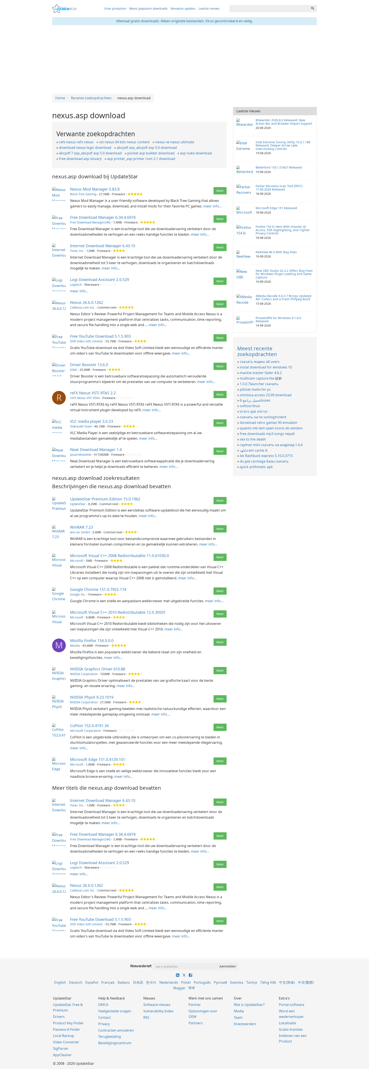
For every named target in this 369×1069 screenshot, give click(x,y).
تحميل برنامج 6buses (255, 400)
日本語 (138, 982)
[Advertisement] (184, 59)
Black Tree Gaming (83, 194)
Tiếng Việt (268, 982)
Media (239, 1011)
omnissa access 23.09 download (265, 395)
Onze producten (115, 8)
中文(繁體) (306, 982)
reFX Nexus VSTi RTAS (85, 398)
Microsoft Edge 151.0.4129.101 (97, 759)
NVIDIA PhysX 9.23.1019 (91, 697)
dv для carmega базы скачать (264, 461)
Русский (220, 982)
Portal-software (291, 1004)
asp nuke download (196, 153)
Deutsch (75, 982)
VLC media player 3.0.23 (91, 421)
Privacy (104, 1024)
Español (91, 982)
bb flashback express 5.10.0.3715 (266, 455)
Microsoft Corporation (85, 731)
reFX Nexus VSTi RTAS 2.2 (93, 392)
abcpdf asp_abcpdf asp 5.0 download (147, 147)
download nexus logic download (85, 147)
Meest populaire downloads (148, 8)
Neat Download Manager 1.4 (96, 449)
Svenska (236, 982)
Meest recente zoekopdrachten (257, 351)
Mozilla (75, 645)
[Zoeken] (312, 8)
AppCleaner (62, 1055)
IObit (73, 370)
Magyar (179, 988)
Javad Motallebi (80, 454)
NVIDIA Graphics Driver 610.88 (97, 668)
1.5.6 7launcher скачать (259, 383)
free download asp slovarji (80, 158)
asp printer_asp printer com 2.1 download (141, 158)
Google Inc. (78, 594)
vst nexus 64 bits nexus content (124, 142)
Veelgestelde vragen (114, 1011)
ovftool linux (250, 406)
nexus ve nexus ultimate (174, 142)
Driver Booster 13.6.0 (89, 364)
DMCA (103, 1004)
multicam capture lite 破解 (261, 378)
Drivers (59, 1016)
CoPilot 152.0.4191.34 (89, 725)
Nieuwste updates (183, 8)
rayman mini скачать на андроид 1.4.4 (271, 444)
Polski (186, 982)
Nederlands (168, 982)
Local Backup (63, 1035)
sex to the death (253, 439)
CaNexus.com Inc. (82, 307)
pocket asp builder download (150, 153)
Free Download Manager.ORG (90, 222)
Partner (195, 1004)
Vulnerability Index (158, 1011)
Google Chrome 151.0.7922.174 (98, 589)
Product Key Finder (68, 1023)
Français (108, 982)
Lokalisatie (287, 1023)
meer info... (212, 206)
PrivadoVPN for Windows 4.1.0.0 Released (278, 319)
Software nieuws (156, 1004)
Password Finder (66, 1029)
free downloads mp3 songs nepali (267, 433)
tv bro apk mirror (254, 411)
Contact (104, 1017)
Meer (220, 191)
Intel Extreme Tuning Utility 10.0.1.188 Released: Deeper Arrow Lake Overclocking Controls (283, 145)
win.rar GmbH (80, 532)
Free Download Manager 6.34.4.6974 (103, 217)
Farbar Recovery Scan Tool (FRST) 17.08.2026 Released (279, 187)
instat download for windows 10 (266, 367)
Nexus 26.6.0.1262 (86, 302)
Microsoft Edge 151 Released (276, 208)
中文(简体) (287, 982)
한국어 (151, 982)
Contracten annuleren (116, 1030)
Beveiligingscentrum (114, 1043)
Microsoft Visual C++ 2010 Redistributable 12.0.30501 (118, 612)
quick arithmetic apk (256, 466)
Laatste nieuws (209, 8)
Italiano (124, 982)
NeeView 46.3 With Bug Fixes (276, 252)
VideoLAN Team (81, 426)
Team (238, 1017)
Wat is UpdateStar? (249, 1004)
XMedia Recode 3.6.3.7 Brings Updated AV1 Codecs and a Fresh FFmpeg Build (283, 297)
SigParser (61, 1048)
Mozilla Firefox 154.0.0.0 (91, 640)
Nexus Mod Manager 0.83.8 (95, 189)
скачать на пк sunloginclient (263, 417)
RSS (146, 1017)
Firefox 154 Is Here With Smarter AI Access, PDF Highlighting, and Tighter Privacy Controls (283, 230)
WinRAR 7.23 (81, 527)
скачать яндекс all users (260, 361)
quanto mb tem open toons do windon (271, 428)
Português (202, 982)
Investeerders (245, 1024)
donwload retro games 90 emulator (268, 422)
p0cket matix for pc (255, 389)
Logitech (76, 284)
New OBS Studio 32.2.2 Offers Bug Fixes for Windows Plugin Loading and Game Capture (284, 274)
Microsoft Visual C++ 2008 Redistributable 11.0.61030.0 (119, 555)
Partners (196, 1023)
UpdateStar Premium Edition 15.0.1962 (105, 498)
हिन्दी (192, 988)
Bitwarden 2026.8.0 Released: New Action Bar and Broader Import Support (284, 121)
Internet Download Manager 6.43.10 (102, 245)
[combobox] (269, 8)
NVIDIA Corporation (84, 674)
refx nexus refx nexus (76, 142)
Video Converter (66, 1042)
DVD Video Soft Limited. (86, 341)
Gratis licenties (291, 1029)
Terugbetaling (109, 1036)
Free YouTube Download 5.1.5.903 (100, 336)
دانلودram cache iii (254, 450)
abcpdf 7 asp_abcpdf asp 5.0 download (90, 153)
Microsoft (76, 561)
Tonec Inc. (77, 251)
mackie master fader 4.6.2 (261, 372)
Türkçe (251, 982)
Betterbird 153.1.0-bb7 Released (279, 167)
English (60, 982)
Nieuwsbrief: (141, 966)
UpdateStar (78, 504)
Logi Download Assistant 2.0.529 (99, 279)
